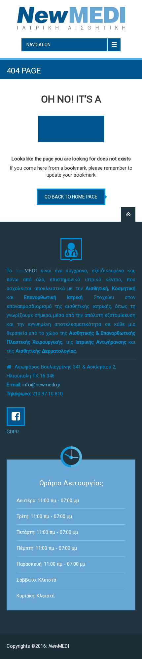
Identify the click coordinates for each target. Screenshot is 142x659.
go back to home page (71, 196)
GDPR (13, 432)
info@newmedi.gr (41, 385)
